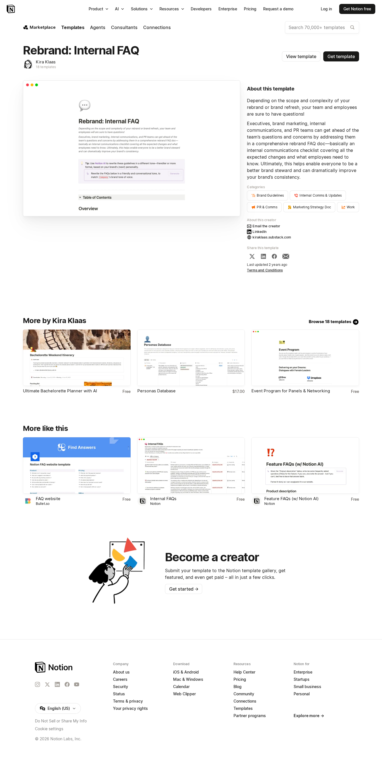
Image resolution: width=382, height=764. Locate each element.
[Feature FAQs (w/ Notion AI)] (305, 465)
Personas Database (156, 390)
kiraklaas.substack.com (272, 237)
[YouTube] (76, 684)
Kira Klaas (46, 62)
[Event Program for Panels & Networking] (305, 358)
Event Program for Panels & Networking (290, 390)
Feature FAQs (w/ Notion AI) (291, 498)
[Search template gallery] (352, 27)
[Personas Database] (191, 358)
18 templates (46, 67)
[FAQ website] (77, 465)
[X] (252, 256)
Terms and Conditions (265, 270)
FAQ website (48, 498)
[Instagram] (37, 684)
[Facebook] (274, 256)
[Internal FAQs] (191, 465)
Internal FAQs (163, 498)
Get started (184, 589)
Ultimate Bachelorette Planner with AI (60, 390)
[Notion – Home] (11, 9)
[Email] (285, 256)
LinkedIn (260, 232)
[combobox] (322, 27)
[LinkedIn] (263, 256)
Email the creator (266, 226)
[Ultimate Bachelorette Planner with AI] (77, 358)
